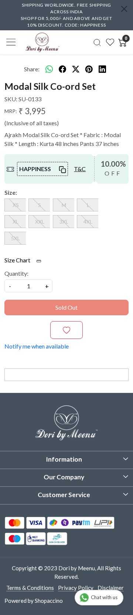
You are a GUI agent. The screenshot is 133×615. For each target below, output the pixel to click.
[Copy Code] (61, 169)
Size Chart (17, 260)
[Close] (124, 9)
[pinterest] (89, 69)
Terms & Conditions (30, 587)
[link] (97, 42)
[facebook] (62, 69)
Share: (32, 68)
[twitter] (75, 69)
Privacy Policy (75, 587)
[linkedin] (102, 69)
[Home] (42, 42)
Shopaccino (49, 600)
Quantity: (16, 273)
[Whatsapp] (49, 69)
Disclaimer (111, 587)
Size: (10, 192)
